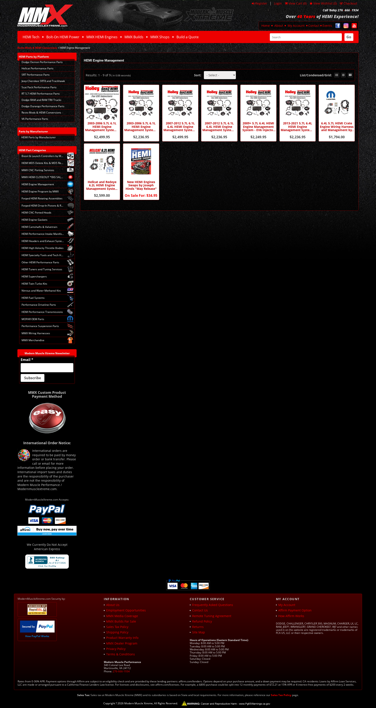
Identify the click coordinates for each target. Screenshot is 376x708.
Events (327, 25)
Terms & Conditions (120, 654)
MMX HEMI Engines (102, 37)
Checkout (350, 3)
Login (278, 3)
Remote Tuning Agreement (211, 616)
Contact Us (200, 610)
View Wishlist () (325, 3)
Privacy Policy (116, 649)
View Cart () (298, 3)
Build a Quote (187, 37)
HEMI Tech (31, 37)
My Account (296, 25)
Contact (313, 25)
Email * (27, 359)
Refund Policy (202, 621)
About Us (112, 605)
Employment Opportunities (126, 610)
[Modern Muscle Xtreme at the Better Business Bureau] (47, 561)
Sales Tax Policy (117, 627)
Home (265, 25)
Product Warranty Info (122, 638)
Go (348, 37)
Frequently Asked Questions (212, 605)
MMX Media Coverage (122, 616)
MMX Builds (133, 37)
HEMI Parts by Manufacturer (38, 137)
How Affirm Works (291, 616)
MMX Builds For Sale (121, 621)
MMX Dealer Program (121, 643)
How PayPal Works (37, 636)
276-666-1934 (121, 671)
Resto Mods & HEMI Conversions (37, 48)
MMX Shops (160, 37)
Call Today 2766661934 (341, 10)
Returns (198, 627)
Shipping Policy (117, 632)
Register (261, 3)
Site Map (198, 632)
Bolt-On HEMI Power (62, 37)
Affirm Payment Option (295, 610)
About (278, 25)
